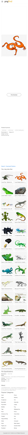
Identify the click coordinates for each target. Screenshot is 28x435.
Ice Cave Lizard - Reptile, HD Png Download (11, 235)
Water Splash (17, 423)
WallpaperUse (17, 409)
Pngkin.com (3, 425)
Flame (15, 395)
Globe (2, 421)
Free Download (14, 94)
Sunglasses (3, 399)
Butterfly (16, 397)
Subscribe (16, 402)
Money (15, 428)
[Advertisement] (14, 20)
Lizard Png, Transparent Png (7, 328)
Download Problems (10, 166)
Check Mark (16, 414)
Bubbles (3, 407)
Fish (15, 418)
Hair (15, 416)
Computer (16, 421)
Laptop (15, 404)
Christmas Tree (4, 414)
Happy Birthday (4, 418)
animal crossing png (19, 130)
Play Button (3, 404)
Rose (2, 411)
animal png (10, 130)
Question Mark (17, 425)
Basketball (3, 402)
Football (3, 416)
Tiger (2, 409)
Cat (14, 399)
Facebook (3, 428)
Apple (2, 397)
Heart (2, 395)
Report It (3, 166)
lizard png (4, 130)
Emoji (15, 411)
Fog (15, 407)
